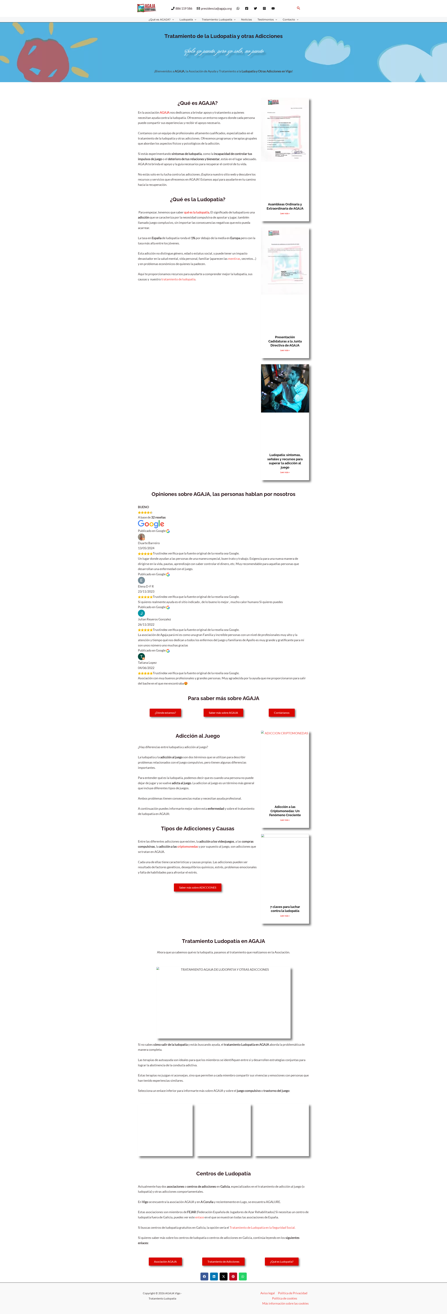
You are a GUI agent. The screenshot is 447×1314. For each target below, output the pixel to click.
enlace (199, 1217)
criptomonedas (187, 846)
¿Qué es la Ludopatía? (197, 199)
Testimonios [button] (266, 19)
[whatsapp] (238, 8)
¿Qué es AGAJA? (198, 103)
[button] (298, 8)
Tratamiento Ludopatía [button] (217, 19)
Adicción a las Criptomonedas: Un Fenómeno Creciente (285, 811)
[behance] (273, 8)
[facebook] (247, 8)
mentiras (234, 258)
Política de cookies (284, 1298)
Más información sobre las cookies (285, 1303)
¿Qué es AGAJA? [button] (160, 19)
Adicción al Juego (198, 736)
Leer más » (285, 213)
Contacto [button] (289, 19)
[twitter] (256, 8)
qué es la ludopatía (196, 212)
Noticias (246, 19)
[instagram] (265, 8)
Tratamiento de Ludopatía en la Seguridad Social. (262, 1227)
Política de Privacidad (292, 1293)
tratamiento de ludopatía (178, 279)
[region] (401, 1284)
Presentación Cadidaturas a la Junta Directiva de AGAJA (285, 341)
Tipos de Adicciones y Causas (197, 828)
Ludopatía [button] (186, 19)
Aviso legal (267, 1293)
